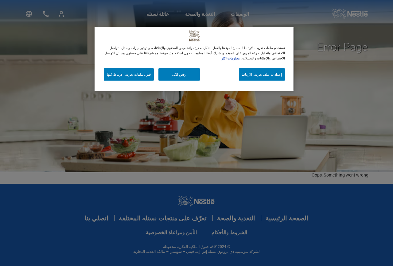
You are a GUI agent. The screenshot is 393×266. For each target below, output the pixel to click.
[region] (194, 59)
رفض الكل (179, 74)
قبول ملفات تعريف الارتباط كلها (129, 74)
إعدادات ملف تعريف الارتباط (262, 74)
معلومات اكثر (230, 58)
